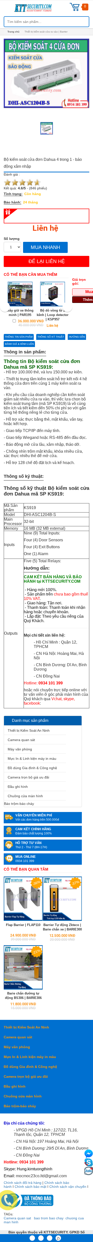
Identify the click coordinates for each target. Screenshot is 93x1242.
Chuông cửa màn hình (25, 796)
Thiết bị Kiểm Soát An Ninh (29, 730)
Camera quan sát (21, 740)
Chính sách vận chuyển (67, 1187)
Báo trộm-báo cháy (19, 804)
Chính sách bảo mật (30, 1187)
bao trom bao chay (48, 1218)
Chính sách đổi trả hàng (22, 1183)
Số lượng (12, 239)
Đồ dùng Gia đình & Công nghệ (32, 768)
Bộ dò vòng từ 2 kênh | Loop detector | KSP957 (52, 315)
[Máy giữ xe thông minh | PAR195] (20, 294)
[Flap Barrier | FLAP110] (23, 899)
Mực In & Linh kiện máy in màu (32, 759)
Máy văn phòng (20, 749)
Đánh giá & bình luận (19, 344)
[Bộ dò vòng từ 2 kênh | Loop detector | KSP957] (52, 294)
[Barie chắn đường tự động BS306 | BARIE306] (23, 967)
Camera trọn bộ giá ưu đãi (28, 777)
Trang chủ (13, 31)
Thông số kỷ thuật (50, 336)
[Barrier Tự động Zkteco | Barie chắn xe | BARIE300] (62, 899)
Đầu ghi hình (18, 787)
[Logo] (39, 9)
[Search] (81, 22)
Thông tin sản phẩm (18, 336)
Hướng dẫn (77, 336)
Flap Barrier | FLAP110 (23, 925)
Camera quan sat (17, 1218)
